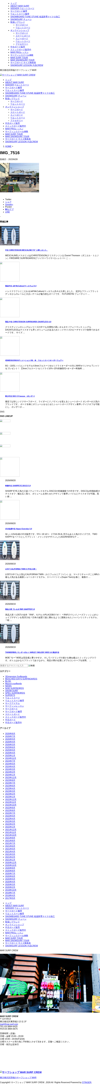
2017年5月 (10, 898)
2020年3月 (10, 884)
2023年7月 (10, 783)
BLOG (8, 681)
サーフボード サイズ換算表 (23, 62)
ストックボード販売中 (20, 49)
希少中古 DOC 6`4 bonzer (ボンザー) (20, 396)
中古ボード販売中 (13, 722)
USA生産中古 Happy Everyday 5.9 (18, 529)
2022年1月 (10, 827)
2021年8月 (10, 840)
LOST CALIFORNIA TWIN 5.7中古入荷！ (21, 569)
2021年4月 (10, 851)
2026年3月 (10, 744)
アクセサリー (22, 44)
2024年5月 (10, 764)
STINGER (86, 1082)
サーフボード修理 (18, 11)
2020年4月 (10, 882)
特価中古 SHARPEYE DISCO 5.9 (18, 486)
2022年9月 (10, 808)
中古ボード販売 (17, 47)
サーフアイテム (12, 703)
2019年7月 (10, 893)
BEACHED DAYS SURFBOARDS (21, 679)
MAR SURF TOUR (19, 58)
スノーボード (22, 38)
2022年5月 (10, 816)
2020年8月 (10, 871)
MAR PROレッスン (19, 52)
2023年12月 (10, 777)
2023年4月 (10, 788)
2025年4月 (10, 753)
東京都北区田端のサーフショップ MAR (18, 1077)
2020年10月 (10, 865)
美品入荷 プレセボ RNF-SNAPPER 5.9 (20, 609)
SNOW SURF (11, 691)
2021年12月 (10, 830)
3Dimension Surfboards (16, 676)
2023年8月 (10, 780)
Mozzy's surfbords (13, 683)
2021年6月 (10, 846)
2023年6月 (10, 786)
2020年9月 (10, 868)
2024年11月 (10, 758)
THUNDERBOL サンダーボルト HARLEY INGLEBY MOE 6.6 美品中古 (32, 652)
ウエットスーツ (23, 28)
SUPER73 (10, 695)
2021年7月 (10, 843)
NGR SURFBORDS (14, 688)
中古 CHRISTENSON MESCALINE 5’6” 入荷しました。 (26, 250)
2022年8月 (10, 810)
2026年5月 (10, 739)
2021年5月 (10, 849)
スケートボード (23, 36)
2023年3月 (10, 791)
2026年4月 (10, 742)
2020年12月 (10, 862)
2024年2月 (10, 772)
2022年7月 (10, 813)
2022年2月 (10, 824)
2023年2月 (10, 794)
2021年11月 (10, 832)
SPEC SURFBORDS (15, 693)
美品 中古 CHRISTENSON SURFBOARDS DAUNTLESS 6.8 (28, 322)
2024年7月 (10, 761)
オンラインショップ (19, 30)
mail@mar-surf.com (9, 1024)
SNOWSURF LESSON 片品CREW (26, 65)
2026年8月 (10, 733)
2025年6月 (10, 747)
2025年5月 (10, 750)
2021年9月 (10, 838)
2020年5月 (10, 879)
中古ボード (10, 720)
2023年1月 (10, 797)
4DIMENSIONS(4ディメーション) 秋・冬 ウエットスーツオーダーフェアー (34, 360)
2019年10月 (10, 890)
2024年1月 (10, 775)
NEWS (8, 686)
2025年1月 (10, 755)
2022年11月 (10, 802)
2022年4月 (10, 819)
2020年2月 (10, 887)
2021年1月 (10, 860)
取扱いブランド (17, 22)
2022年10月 (10, 805)
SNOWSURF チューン (21, 19)
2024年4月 (10, 766)
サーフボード (22, 25)
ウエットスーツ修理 (19, 14)
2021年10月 (10, 835)
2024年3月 (10, 769)
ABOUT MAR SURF (19, 6)
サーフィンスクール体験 (21, 55)
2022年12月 (10, 799)
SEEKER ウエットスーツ (22, 8)
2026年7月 (10, 736)
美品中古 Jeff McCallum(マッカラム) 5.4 (20, 286)
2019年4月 (10, 895)
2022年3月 (10, 821)
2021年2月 (10, 857)
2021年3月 (10, 854)
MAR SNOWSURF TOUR (22, 60)
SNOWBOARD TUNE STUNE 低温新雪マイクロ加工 (35, 17)
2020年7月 (10, 873)
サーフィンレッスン (14, 706)
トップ (13, 3)
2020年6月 (10, 876)
